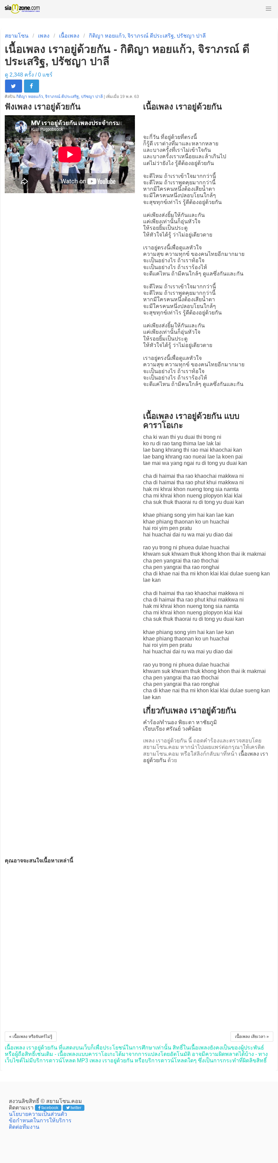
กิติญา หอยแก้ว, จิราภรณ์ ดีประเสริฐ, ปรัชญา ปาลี (147, 36)
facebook (49, 1107)
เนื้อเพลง (69, 36)
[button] (268, 9)
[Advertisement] (208, 808)
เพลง (43, 36)
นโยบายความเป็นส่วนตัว (38, 1114)
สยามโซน (16, 36)
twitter (76, 1107)
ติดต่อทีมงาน (24, 1127)
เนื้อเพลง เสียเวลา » (252, 1036)
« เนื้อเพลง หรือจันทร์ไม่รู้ (30, 1036)
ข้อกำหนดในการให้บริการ (40, 1120)
